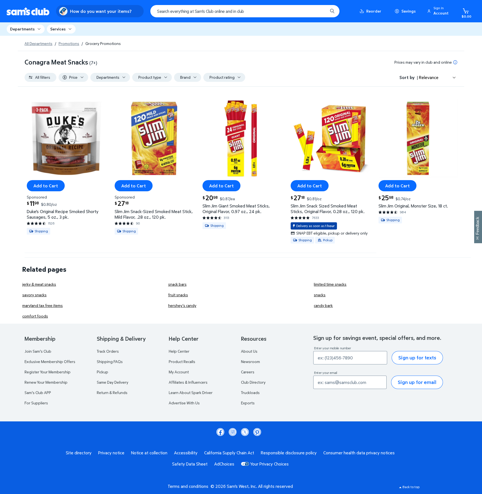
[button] (439, 11)
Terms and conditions (188, 486)
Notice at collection (149, 453)
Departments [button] (22, 29)
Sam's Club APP (38, 392)
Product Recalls (182, 361)
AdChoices (224, 464)
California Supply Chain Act (229, 453)
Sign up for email (417, 382)
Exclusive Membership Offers (50, 361)
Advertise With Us (184, 402)
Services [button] (58, 29)
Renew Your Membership (46, 382)
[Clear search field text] (319, 11)
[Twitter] (245, 432)
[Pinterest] (257, 432)
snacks (320, 294)
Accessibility (185, 453)
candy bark (323, 305)
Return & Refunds (112, 392)
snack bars (177, 284)
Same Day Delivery (112, 382)
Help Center (179, 351)
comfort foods (35, 316)
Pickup (102, 371)
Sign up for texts (417, 357)
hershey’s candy (182, 305)
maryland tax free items (42, 305)
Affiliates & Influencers (188, 382)
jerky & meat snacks (39, 284)
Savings (408, 11)
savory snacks (34, 294)
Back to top (411, 487)
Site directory (78, 453)
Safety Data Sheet (190, 464)
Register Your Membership (48, 371)
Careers (247, 371)
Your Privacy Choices (269, 464)
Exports (248, 402)
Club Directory (253, 382)
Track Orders (108, 351)
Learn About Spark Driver (191, 392)
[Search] (332, 11)
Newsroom (250, 361)
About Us (249, 351)
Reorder (373, 11)
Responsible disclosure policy (289, 453)
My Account (179, 371)
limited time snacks (330, 284)
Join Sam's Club (38, 351)
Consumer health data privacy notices (359, 453)
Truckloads (250, 392)
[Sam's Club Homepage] (28, 11)
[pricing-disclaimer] (455, 62)
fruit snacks (178, 294)
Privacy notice (111, 453)
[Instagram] (232, 432)
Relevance (428, 77)
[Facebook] (220, 432)
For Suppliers (36, 402)
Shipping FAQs (110, 361)
